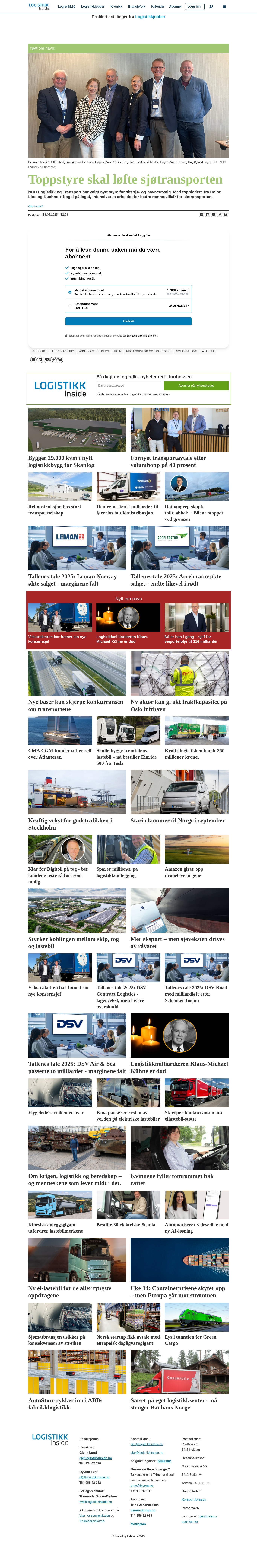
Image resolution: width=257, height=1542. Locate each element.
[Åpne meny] (224, 6)
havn (117, 351)
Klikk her (164, 1461)
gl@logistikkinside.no (95, 1458)
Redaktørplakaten (91, 1521)
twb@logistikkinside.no (95, 1502)
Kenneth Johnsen (194, 1499)
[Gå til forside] (39, 7)
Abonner (175, 6)
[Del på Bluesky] (225, 214)
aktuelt (208, 351)
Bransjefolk (136, 6)
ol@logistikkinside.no (94, 1477)
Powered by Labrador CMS (128, 1536)
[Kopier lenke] (219, 214)
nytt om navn (186, 351)
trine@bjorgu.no (142, 1485)
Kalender (158, 6)
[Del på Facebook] (201, 214)
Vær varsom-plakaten (94, 1515)
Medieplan (138, 1524)
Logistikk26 (66, 6)
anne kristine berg (94, 351)
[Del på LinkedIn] (207, 214)
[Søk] (211, 6)
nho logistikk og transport (148, 351)
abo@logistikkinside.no (147, 1452)
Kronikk (116, 6)
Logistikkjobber (92, 6)
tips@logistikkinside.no (147, 1444)
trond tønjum (63, 351)
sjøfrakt (39, 351)
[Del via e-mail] (213, 214)
